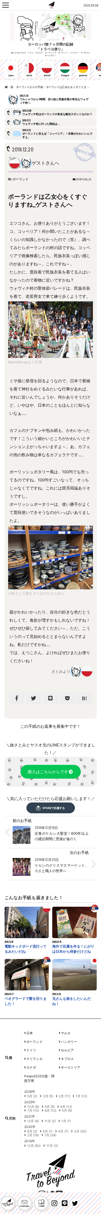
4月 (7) (63, 1131)
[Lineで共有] (50, 698)
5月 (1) (48, 1131)
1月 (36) (50, 1135)
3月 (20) (80, 1131)
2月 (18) (33, 1135)
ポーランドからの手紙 (29, 87)
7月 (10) (33, 1110)
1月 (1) (66, 1121)
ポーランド (20, 179)
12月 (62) (34, 1146)
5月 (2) (32, 1096)
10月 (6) (33, 1107)
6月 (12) (50, 1110)
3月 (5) (48, 1096)
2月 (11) (64, 1096)
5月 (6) (67, 1110)
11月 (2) (50, 1121)
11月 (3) (52, 1146)
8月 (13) (66, 1107)
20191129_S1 (83, 179)
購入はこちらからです (48, 771)
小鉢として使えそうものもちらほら (36, 593)
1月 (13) (81, 1096)
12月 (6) (33, 1121)
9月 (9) (50, 1107)
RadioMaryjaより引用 (25, 362)
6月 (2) (32, 1131)
